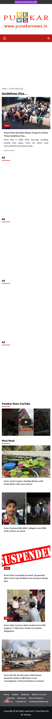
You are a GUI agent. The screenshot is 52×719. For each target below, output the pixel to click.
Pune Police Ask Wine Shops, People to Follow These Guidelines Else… (26, 134)
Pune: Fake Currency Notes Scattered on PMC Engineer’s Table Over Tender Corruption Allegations (25, 628)
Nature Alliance (35, 698)
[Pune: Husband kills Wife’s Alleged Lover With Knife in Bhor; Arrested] (26, 508)
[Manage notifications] (7, 701)
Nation (15, 694)
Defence (25, 694)
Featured (21, 698)
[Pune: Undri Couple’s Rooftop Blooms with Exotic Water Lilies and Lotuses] (26, 461)
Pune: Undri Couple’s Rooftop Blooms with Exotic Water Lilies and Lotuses (23, 483)
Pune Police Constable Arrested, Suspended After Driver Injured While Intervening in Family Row (26, 578)
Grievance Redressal (38, 701)
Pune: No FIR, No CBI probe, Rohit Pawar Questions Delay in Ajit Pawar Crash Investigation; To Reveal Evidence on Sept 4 (24, 678)
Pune (7, 125)
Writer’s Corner (39, 694)
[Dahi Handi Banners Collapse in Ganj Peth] (26, 422)
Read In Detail (9, 150)
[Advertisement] (26, 63)
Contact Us (21, 701)
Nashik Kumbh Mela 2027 (26, 2)
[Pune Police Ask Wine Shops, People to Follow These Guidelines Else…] (26, 113)
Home (6, 694)
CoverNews (40, 711)
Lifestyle (11, 698)
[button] (4, 37)
